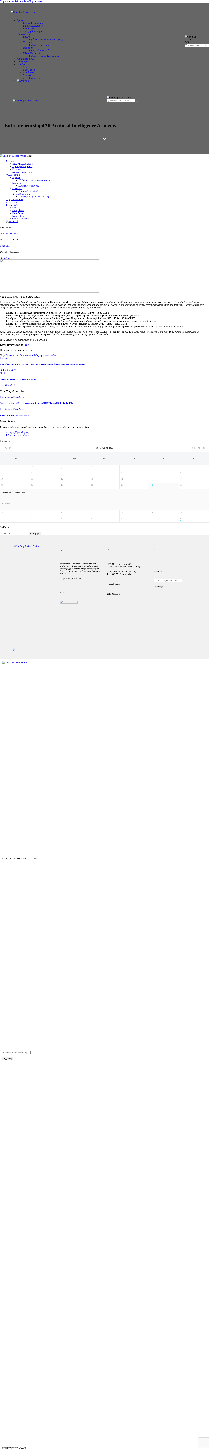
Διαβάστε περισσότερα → (72, 578)
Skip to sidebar (22, 1)
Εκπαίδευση (19, 397)
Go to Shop (5, 258)
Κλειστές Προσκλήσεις (17, 435)
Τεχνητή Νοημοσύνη (46, 355)
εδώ (27, 345)
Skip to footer (35, 1)
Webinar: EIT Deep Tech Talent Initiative (15, 415)
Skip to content (7, 1)
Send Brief (5, 246)
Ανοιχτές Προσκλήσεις (17, 432)
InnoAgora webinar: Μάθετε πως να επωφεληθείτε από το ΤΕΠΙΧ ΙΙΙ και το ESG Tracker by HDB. (36, 403)
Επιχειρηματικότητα (15, 355)
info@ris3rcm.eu (114, 584)
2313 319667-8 (113, 594)
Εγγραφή (159, 587)
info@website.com (9, 233)
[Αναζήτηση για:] (14, 533)
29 (62, 466)
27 (92, 512)
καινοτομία (30, 355)
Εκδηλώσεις (6, 397)
